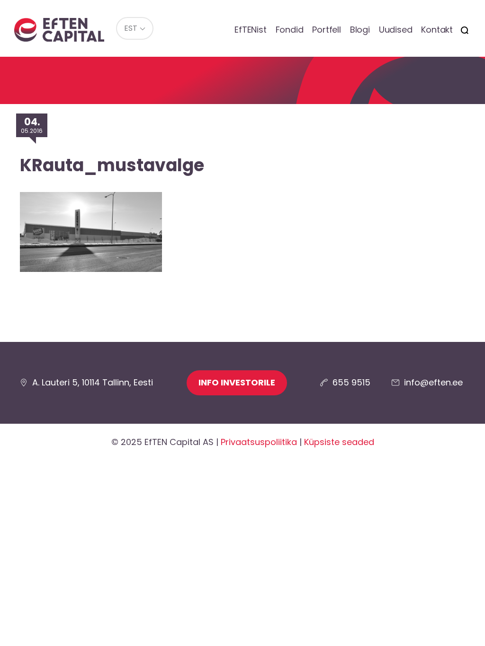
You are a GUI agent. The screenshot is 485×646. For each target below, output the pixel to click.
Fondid (290, 29)
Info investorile (236, 382)
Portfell (326, 29)
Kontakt (437, 29)
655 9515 (351, 382)
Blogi (360, 29)
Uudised (396, 29)
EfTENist (250, 29)
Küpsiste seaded (339, 442)
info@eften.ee (433, 382)
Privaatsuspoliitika (259, 442)
